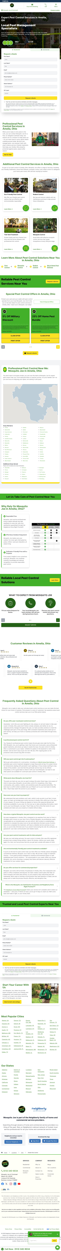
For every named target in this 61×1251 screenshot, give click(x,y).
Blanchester (42, 429)
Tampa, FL (53, 1032)
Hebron (23, 474)
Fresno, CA (17, 1036)
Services (26, 1160)
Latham (24, 438)
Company (38, 1160)
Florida (16, 1075)
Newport (7, 478)
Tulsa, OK (52, 1035)
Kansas (16, 1090)
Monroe (24, 445)
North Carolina (42, 1081)
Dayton (41, 469)
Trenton (41, 458)
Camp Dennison (8, 432)
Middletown (25, 443)
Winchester (42, 460)
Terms (22, 105)
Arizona (4, 1076)
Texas (51, 1079)
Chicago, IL (5, 1042)
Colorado (5, 1085)
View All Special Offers (47, 302)
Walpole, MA (53, 1043)
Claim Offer (15, 336)
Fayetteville (42, 434)
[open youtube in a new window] (19, 1184)
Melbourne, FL (30, 1040)
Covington (24, 469)
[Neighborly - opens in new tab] (39, 1109)
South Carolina (54, 1073)
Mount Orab (25, 447)
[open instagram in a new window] (11, 1184)
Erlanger (6, 472)
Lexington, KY (30, 1028)
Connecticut (5, 1088)
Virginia (52, 1085)
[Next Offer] (58, 347)
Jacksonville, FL (18, 1049)
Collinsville (7, 434)
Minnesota (29, 1082)
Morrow (41, 445)
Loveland (42, 438)
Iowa (15, 1087)
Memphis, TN (30, 1043)
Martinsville (25, 440)
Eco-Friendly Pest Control (13, 194)
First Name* (7, 56)
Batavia (41, 427)
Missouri (28, 1088)
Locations (14, 1152)
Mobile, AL (29, 1052)
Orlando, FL (41, 1037)
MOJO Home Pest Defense (46, 762)
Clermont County (43, 432)
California (5, 1082)
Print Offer (15, 341)
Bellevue (24, 467)
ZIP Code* (6, 90)
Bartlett (24, 427)
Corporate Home (51, 1175)
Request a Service (52, 281)
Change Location (55, 10)
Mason (41, 440)
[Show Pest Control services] (11, 266)
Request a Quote (30, 98)
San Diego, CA (54, 1025)
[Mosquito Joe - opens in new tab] (21, 1109)
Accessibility (27, 1229)
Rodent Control (38, 194)
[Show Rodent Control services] (41, 266)
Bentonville (7, 429)
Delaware (5, 1092)
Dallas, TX (5, 1052)
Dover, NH (17, 1027)
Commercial (46, 49)
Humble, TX (17, 1042)
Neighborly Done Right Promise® (16, 890)
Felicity (6, 436)
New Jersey (41, 1075)
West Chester (8, 460)
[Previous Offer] (3, 347)
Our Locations (52, 1167)
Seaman (6, 456)
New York (41, 1078)
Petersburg (41, 478)
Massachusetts (30, 1076)
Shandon (42, 456)
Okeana (24, 449)
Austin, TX (5, 1030)
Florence (24, 472)
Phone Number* (8, 76)
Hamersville (42, 436)
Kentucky (16, 1094)
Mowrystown (43, 447)
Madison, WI (29, 1037)
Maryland (28, 1073)
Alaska (4, 1073)
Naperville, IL (42, 1020)
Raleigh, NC (41, 1046)
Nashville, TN (42, 1023)
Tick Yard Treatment (11, 234)
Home (5, 1152)
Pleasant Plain (26, 454)
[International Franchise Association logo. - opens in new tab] (4, 1190)
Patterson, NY (42, 1040)
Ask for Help (8, 154)
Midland (42, 443)
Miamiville (7, 443)
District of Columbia (17, 1070)
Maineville (7, 440)
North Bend (24, 478)
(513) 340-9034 (10, 1171)
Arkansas (4, 1079)
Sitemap (50, 1171)
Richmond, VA (42, 1052)
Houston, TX (17, 1039)
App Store (36, 1141)
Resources (51, 1160)
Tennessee (53, 1076)
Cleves (6, 469)
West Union (25, 460)
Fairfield (24, 434)
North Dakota (42, 1084)
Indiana (16, 1084)
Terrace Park (26, 458)
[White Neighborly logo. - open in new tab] (5, 1)
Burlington (41, 467)
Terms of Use (8, 1229)
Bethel (24, 429)
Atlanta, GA (5, 1020)
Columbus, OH (6, 1049)
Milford (6, 445)
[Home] (2, 1152)
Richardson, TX (42, 1049)
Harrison (6, 474)
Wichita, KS (53, 1049)
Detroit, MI (17, 1023)
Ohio (39, 1087)
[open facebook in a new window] (2, 1184)
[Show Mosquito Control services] (26, 266)
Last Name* (7, 63)
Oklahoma (41, 1090)
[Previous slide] (3, 620)
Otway (41, 449)
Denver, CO (17, 1020)
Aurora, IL (5, 1027)
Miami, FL (29, 1046)
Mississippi (29, 1085)
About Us (38, 1167)
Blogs (49, 1164)
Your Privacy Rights (54, 1229)
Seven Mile (25, 456)
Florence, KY (17, 1030)
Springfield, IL (54, 1028)
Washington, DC (54, 1046)
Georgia (16, 1078)
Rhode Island (53, 1070)
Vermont (52, 1082)
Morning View (42, 476)
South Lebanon (8, 458)
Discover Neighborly (12, 1142)
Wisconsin (53, 1088)
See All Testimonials (30, 687)
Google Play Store (51, 1141)
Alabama (4, 1070)
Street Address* (8, 83)
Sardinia (42, 454)
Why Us (37, 1164)
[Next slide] (58, 620)
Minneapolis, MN (31, 1049)
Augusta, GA (5, 1023)
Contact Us (38, 1171)
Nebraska (29, 1092)
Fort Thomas (42, 472)
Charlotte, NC (6, 1039)
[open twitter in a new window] (6, 1184)
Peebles (6, 454)
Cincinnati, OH (6, 1046)
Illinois (16, 1081)
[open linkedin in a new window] (15, 1184)
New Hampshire (41, 1070)
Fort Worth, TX (18, 1033)
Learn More (8, 209)
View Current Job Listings (12, 1002)
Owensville (25, 451)
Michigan (28, 1079)
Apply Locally (39, 1174)
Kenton (6, 476)
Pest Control (7, 266)
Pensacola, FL (42, 1043)
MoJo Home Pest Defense (53, 266)
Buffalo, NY (5, 1036)
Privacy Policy (29, 105)
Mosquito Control (39, 234)
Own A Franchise (38, 1178)
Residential (17, 49)
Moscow (7, 447)
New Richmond (8, 449)
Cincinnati (25, 432)
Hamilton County (8, 438)
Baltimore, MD (6, 1033)
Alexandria (7, 467)
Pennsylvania (42, 1094)
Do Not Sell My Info (39, 1229)
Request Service (30, 625)
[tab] (15, 49)
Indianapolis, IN (18, 1046)
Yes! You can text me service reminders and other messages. (22, 102)
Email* (5, 70)
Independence (42, 474)
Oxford (41, 451)
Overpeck (7, 451)
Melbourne (24, 476)
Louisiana (28, 1070)
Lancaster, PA (30, 1025)
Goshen (24, 436)
